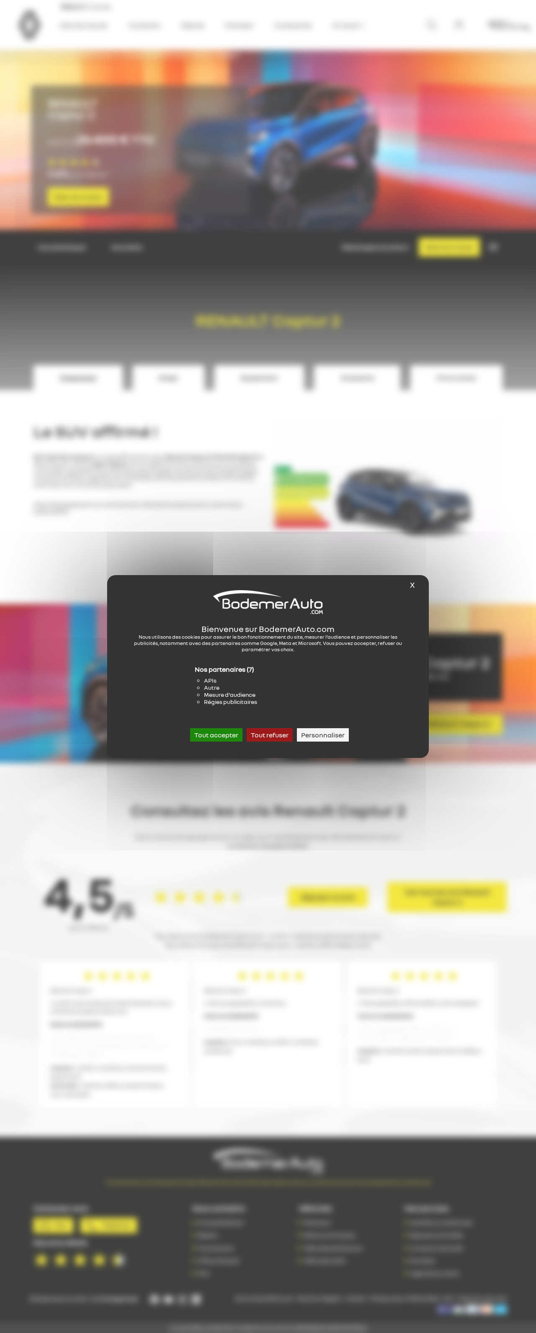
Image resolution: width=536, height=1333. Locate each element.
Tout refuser (270, 735)
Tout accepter (216, 735)
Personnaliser (323, 735)
